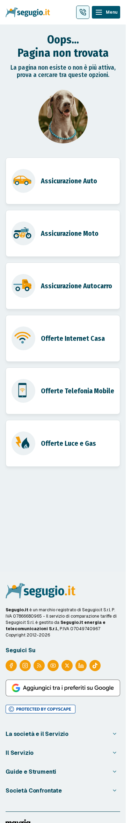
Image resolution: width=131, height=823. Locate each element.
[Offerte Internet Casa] (63, 338)
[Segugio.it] (40, 590)
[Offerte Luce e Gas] (63, 443)
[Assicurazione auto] (63, 181)
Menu (111, 12)
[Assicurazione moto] (63, 233)
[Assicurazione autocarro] (63, 286)
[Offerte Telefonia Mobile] (63, 391)
